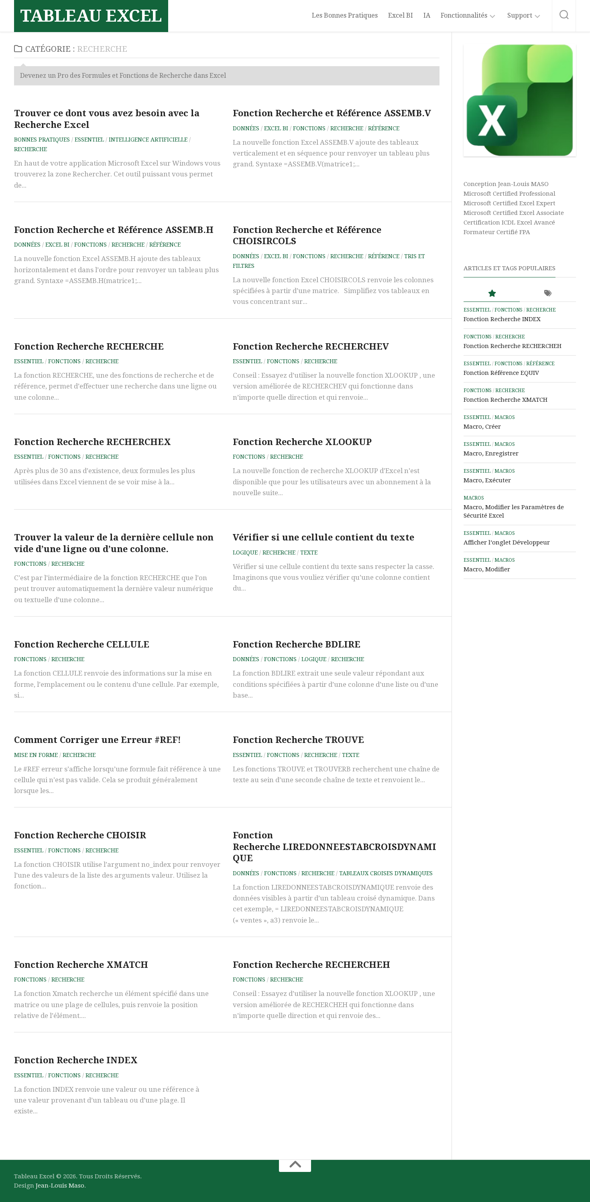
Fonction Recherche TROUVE (298, 740)
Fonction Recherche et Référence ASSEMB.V (332, 113)
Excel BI (400, 15)
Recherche (30, 149)
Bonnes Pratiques (42, 139)
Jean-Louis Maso (60, 1185)
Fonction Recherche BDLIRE (296, 644)
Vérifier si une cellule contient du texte (323, 537)
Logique (245, 552)
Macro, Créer (482, 426)
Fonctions (309, 128)
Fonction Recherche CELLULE (81, 644)
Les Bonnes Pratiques (345, 15)
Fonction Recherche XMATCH (81, 965)
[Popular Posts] (492, 293)
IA (426, 15)
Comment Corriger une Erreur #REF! (97, 740)
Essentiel (89, 139)
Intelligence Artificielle (148, 139)
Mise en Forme (36, 755)
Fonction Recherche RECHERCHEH (311, 965)
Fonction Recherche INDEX (76, 1060)
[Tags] (548, 293)
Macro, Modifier (487, 569)
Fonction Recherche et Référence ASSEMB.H (114, 230)
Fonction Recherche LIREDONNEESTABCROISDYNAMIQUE (334, 846)
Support (519, 15)
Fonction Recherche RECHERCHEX (92, 442)
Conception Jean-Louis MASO (506, 184)
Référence (383, 128)
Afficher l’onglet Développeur (507, 542)
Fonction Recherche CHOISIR (80, 835)
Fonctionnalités (464, 15)
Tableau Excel (91, 16)
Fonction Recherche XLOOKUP (302, 442)
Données (246, 128)
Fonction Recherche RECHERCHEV (311, 347)
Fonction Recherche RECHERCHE (89, 347)
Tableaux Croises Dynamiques (386, 873)
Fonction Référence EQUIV (501, 372)
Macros (504, 417)
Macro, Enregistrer (491, 453)
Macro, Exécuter (487, 480)
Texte (308, 552)
